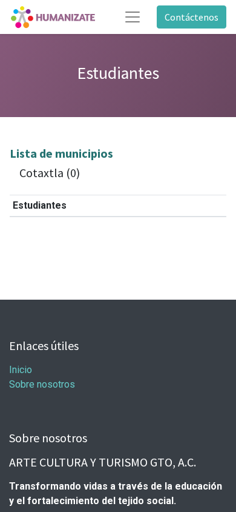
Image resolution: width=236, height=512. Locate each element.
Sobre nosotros (42, 384)
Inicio (20, 370)
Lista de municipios (61, 153)
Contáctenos (191, 17)
